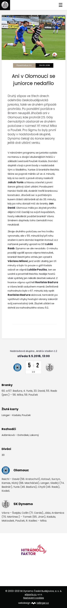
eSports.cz (30, 594)
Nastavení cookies (33, 598)
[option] (33, 551)
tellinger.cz (43, 603)
